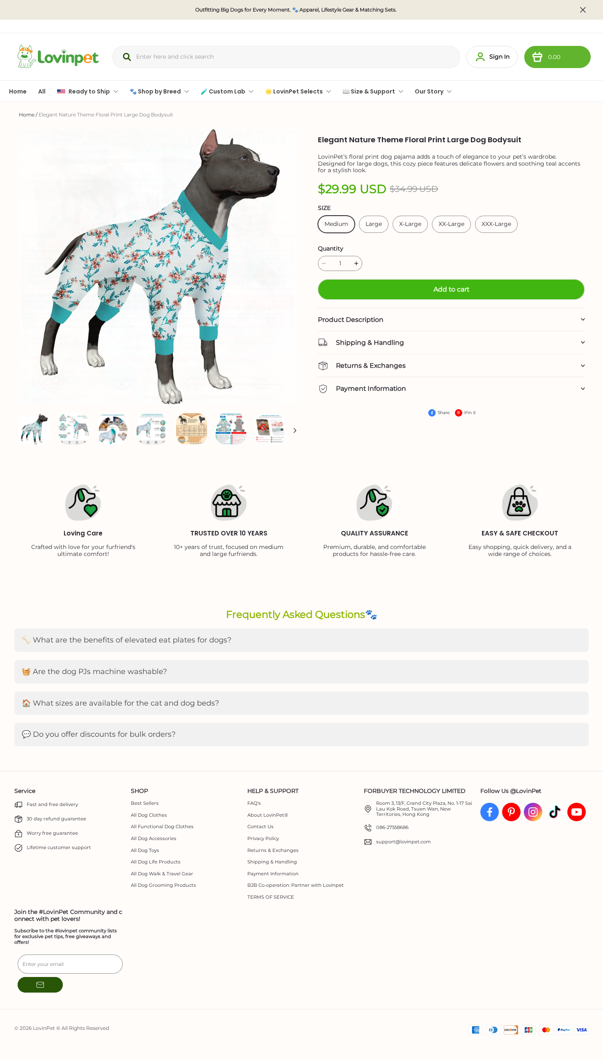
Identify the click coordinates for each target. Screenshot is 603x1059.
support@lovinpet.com (403, 842)
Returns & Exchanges (273, 850)
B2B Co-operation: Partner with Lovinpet (295, 885)
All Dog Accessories (153, 838)
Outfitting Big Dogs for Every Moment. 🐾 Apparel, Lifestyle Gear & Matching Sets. (296, 10)
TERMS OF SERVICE (270, 897)
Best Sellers (145, 803)
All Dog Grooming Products (163, 885)
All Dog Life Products (155, 862)
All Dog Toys (145, 850)
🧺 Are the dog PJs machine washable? (94, 671)
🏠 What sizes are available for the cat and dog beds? (120, 703)
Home (26, 115)
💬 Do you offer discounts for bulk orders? (99, 734)
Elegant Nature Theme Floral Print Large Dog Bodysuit (106, 115)
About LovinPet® (267, 815)
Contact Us (260, 826)
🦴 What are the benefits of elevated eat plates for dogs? (126, 640)
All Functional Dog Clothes (162, 826)
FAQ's (254, 803)
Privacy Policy (263, 838)
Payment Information (273, 874)
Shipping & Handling (272, 862)
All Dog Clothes (149, 815)
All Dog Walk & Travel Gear (162, 874)
